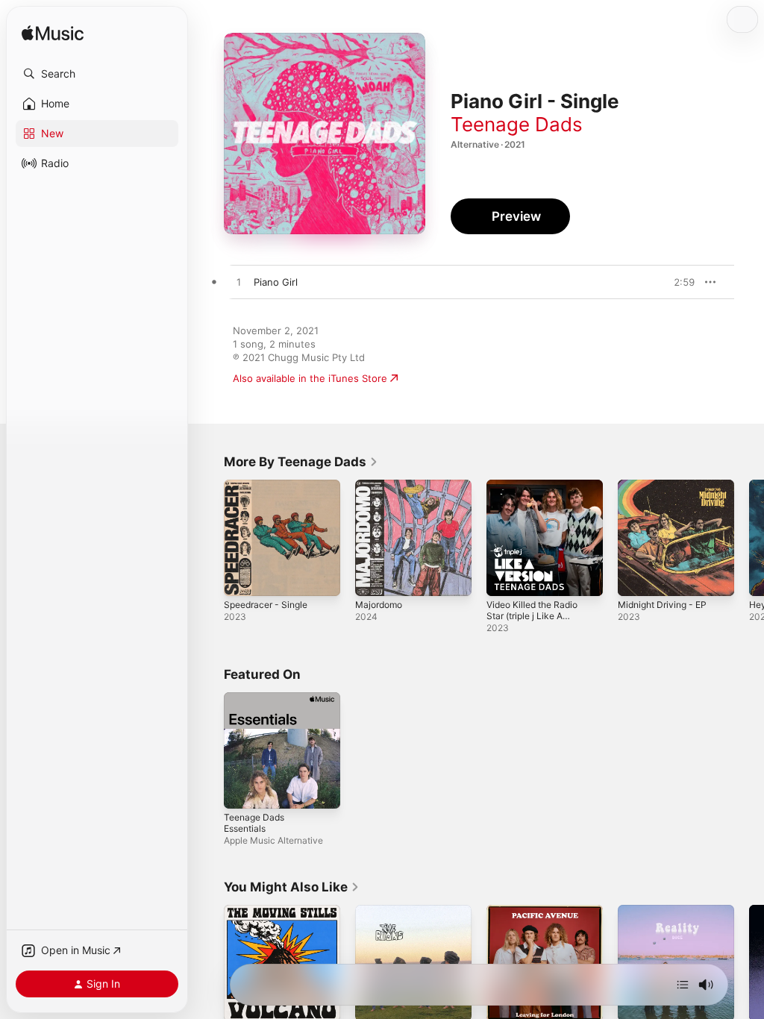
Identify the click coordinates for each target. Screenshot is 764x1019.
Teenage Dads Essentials (254, 823)
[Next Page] (749, 537)
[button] (97, 74)
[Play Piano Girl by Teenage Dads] (239, 282)
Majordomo (378, 604)
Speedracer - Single (265, 604)
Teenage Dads (517, 124)
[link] (301, 462)
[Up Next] (683, 984)
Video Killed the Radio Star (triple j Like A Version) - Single (531, 616)
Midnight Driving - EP (662, 604)
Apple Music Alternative (273, 840)
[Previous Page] (208, 537)
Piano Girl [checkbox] (276, 282)
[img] (53, 34)
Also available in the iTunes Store (310, 378)
